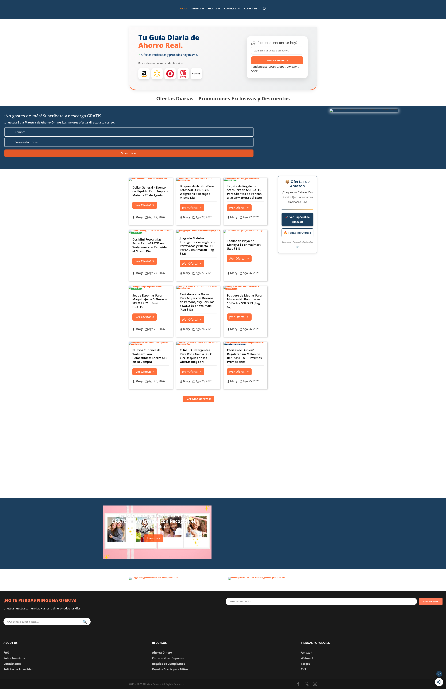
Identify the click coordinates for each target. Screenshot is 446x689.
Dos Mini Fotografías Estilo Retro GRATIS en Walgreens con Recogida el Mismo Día (149, 245)
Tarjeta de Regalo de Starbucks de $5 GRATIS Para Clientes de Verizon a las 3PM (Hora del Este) (244, 192)
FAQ (6, 652)
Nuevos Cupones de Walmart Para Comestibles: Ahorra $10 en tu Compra (149, 356)
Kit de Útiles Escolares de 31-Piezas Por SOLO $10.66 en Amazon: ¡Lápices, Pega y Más (290, 554)
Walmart (307, 658)
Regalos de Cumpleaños (168, 664)
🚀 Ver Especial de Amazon (297, 219)
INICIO (183, 8)
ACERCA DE (250, 8)
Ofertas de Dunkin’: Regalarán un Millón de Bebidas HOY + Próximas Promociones (244, 356)
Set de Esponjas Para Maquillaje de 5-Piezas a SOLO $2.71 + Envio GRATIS (149, 301)
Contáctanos (12, 664)
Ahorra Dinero (162, 652)
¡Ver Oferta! (143, 205)
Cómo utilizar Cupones (168, 658)
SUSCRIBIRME (430, 601)
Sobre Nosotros (14, 658)
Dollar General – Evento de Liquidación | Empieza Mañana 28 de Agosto (150, 191)
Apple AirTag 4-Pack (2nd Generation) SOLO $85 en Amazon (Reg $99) (287, 508)
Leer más (153, 538)
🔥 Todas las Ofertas (297, 232)
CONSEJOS (230, 8)
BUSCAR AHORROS (277, 60)
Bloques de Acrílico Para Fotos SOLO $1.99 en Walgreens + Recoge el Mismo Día (197, 192)
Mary (139, 217)
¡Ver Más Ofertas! (198, 399)
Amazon (306, 652)
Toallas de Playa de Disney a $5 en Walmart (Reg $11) (244, 244)
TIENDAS (195, 8)
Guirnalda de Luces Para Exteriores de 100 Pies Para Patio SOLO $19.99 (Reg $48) (293, 531)
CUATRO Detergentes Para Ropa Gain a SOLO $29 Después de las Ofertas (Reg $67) (196, 356)
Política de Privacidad (18, 669)
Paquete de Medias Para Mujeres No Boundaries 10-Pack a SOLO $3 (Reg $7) (244, 301)
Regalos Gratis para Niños (170, 669)
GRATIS (212, 8)
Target (305, 664)
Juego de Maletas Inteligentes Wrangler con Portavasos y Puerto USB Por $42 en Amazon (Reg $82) (198, 246)
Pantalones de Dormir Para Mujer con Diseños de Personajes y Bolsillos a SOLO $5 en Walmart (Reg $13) (197, 302)
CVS (303, 669)
